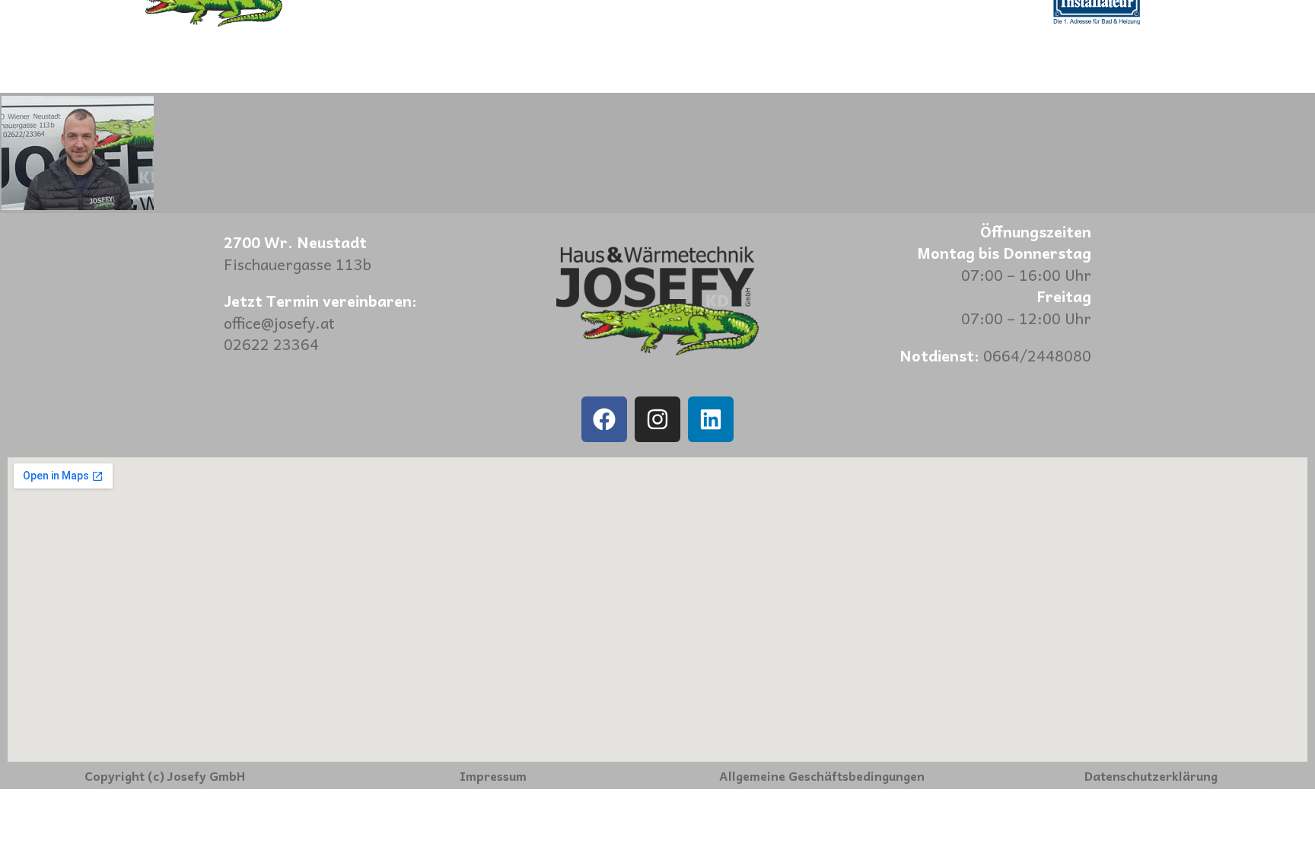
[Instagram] (657, 419)
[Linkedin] (711, 419)
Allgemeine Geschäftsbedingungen (822, 775)
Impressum (493, 775)
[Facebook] (604, 419)
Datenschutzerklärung (1151, 775)
